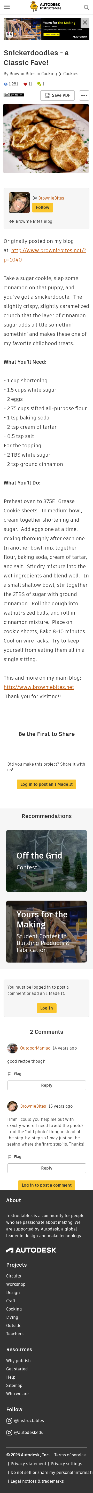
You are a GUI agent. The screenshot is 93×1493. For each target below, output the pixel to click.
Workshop (16, 1284)
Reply (46, 1085)
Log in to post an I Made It (46, 784)
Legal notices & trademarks (37, 1481)
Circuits (13, 1276)
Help (11, 1377)
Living (12, 1317)
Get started (17, 1369)
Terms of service (70, 1455)
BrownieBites (22, 73)
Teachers (15, 1334)
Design (13, 1293)
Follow (42, 207)
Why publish (18, 1361)
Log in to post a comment (47, 1185)
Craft (11, 1301)
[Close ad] (85, 23)
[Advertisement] (46, 29)
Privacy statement (28, 1464)
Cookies (70, 73)
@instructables (29, 1421)
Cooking (49, 73)
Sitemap (14, 1385)
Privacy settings (66, 1464)
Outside (13, 1326)
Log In (46, 1008)
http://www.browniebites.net (39, 687)
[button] (7, 7)
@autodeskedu (29, 1432)
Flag (17, 1073)
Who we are (17, 1394)
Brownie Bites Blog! (35, 221)
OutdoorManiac (35, 1048)
